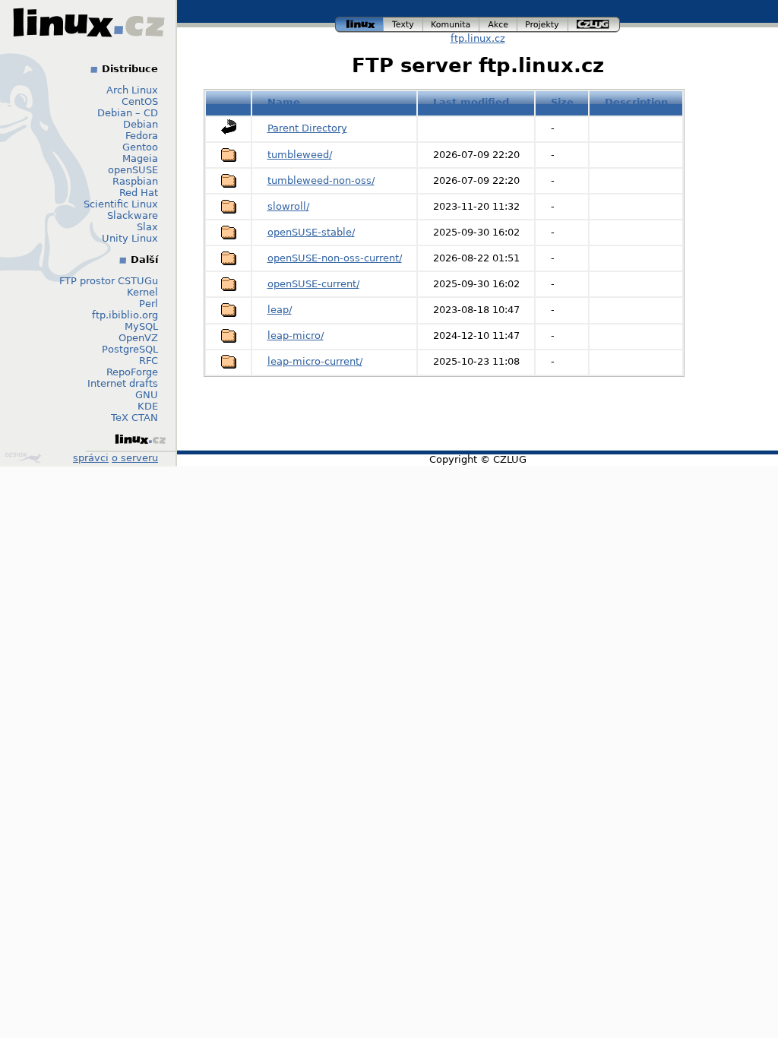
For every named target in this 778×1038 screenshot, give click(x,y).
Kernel (142, 292)
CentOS (140, 101)
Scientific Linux (121, 204)
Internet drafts (122, 383)
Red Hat (138, 192)
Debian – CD (127, 113)
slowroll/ (288, 206)
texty (403, 22)
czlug (594, 22)
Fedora (141, 135)
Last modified (471, 102)
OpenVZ (138, 337)
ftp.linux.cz (478, 38)
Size (562, 102)
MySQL (141, 326)
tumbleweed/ (299, 154)
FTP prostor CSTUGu (108, 280)
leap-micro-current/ (314, 361)
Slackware (132, 215)
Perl (148, 303)
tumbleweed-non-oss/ (321, 180)
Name (283, 102)
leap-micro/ (295, 335)
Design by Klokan (25, 457)
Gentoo (140, 147)
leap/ (279, 309)
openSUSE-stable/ (311, 232)
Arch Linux (132, 90)
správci (91, 458)
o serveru (135, 458)
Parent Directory (307, 128)
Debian (140, 124)
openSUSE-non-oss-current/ (334, 258)
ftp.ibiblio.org (125, 315)
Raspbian (135, 181)
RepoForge (132, 372)
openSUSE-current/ (313, 284)
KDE (148, 406)
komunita (451, 22)
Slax (147, 227)
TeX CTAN (134, 417)
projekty (543, 22)
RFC (148, 360)
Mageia (140, 158)
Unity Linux (130, 238)
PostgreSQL (130, 349)
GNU (146, 394)
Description (636, 102)
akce (499, 22)
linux (359, 22)
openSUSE (133, 170)
